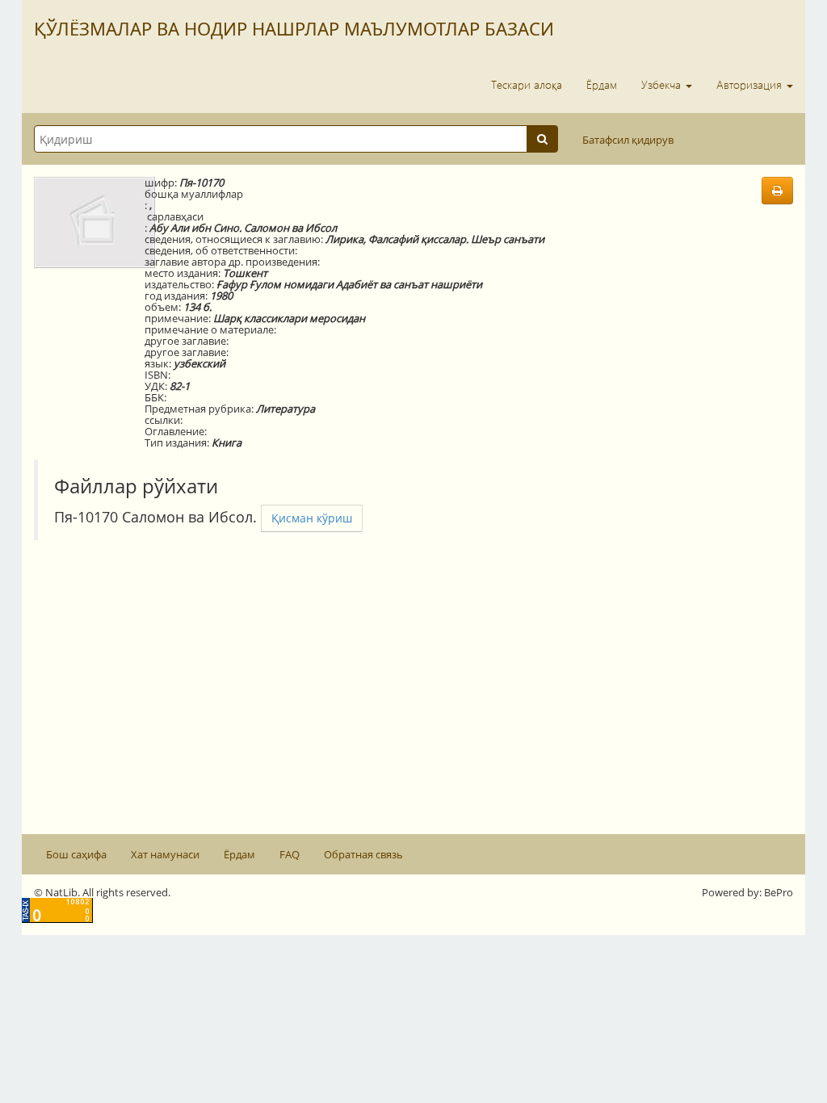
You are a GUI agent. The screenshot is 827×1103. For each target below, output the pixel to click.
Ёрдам (601, 84)
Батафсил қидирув (628, 139)
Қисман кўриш (311, 518)
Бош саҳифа (76, 854)
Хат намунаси (165, 854)
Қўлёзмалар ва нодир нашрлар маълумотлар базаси (294, 28)
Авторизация (750, 84)
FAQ (289, 854)
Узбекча (662, 84)
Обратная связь (363, 854)
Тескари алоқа (526, 84)
